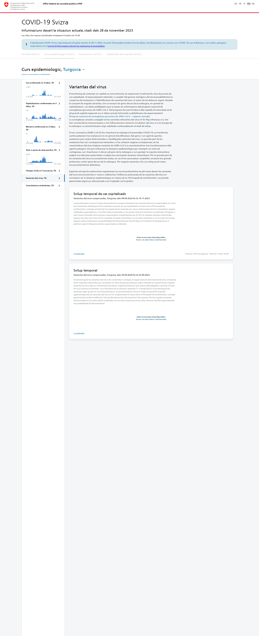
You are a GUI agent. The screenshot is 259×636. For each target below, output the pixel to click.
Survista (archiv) (31, 54)
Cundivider (79, 254)
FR (240, 3)
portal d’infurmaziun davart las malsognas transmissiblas (76, 46)
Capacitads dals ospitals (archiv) (124, 54)
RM (248, 3)
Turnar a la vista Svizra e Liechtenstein (36, 74)
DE (235, 3)
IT (244, 3)
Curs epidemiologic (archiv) (59, 54)
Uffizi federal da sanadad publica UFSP (62, 3)
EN (253, 3)
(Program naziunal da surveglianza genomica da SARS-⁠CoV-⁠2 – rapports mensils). (109, 116)
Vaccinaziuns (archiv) (90, 54)
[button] (74, 69)
